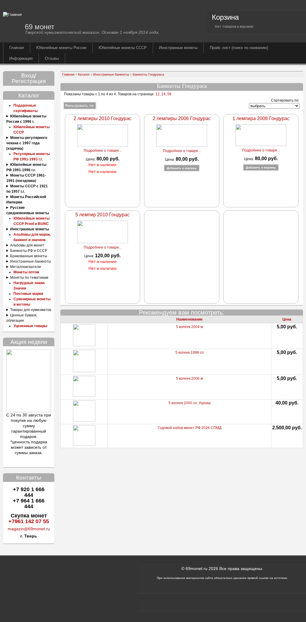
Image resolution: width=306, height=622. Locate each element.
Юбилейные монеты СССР (123, 47)
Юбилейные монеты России (61, 47)
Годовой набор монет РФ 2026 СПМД (189, 428)
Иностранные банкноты (30, 261)
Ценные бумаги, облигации (21, 318)
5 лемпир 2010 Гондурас (102, 214)
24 (163, 94)
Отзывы (52, 58)
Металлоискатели (25, 267)
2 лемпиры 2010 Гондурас (102, 118)
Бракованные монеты (28, 256)
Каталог (84, 74)
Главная (16, 47)
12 (157, 94)
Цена (286, 319)
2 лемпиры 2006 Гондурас (182, 118)
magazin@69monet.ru (29, 528)
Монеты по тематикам (29, 277)
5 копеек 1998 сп (189, 352)
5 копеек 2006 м (189, 378)
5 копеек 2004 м (189, 327)
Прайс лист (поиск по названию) (239, 47)
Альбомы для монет (27, 245)
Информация (21, 58)
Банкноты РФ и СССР (28, 251)
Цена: (91, 159)
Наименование (189, 319)
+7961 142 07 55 (28, 521)
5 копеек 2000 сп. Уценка (190, 403)
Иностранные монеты (178, 47)
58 (169, 94)
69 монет (39, 27)
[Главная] (12, 15)
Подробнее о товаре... (103, 150)
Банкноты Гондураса (148, 74)
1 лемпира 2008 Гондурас (261, 118)
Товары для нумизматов (30, 310)
